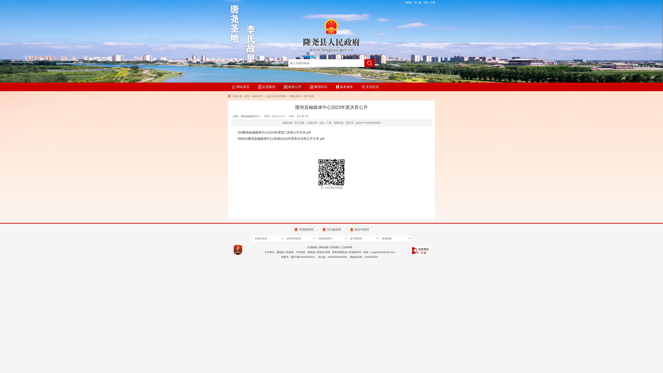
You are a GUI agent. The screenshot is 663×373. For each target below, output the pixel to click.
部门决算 (309, 96)
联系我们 (335, 247)
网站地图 (324, 247)
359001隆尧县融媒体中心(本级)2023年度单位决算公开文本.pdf (281, 138)
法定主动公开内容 (276, 96)
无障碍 (408, 2)
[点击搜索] (369, 63)
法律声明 (347, 247)
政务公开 (257, 96)
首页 (246, 96)
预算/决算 (295, 96)
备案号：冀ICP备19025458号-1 (298, 257)
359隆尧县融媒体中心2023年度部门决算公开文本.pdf (274, 132)
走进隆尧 (312, 247)
